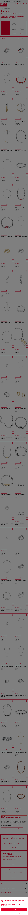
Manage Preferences (5, 904)
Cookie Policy (4, 905)
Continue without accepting (14, 913)
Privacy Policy (18, 904)
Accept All (14, 909)
